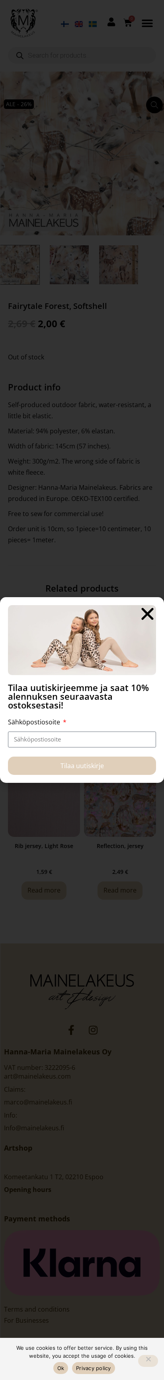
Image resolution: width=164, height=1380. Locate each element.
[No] (148, 1361)
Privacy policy (93, 1368)
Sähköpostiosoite (35, 722)
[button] (147, 613)
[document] (82, 690)
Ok (60, 1368)
